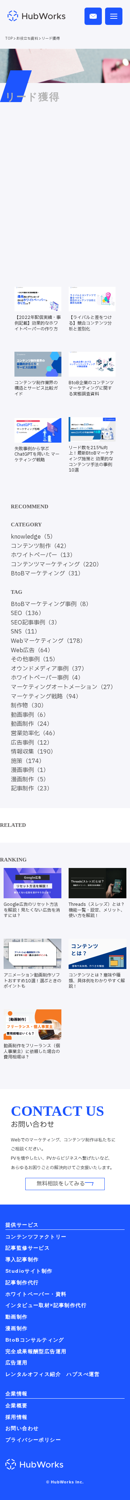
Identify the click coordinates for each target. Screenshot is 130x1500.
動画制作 (16, 1317)
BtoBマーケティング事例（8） (51, 604)
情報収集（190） (33, 751)
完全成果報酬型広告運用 (35, 1351)
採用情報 (16, 1417)
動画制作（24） (32, 724)
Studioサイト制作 (28, 1271)
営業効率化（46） (34, 733)
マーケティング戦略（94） (46, 696)
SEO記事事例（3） (35, 622)
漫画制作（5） (30, 779)
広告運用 (16, 1362)
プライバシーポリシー (33, 1440)
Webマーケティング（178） (48, 641)
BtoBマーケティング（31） (47, 573)
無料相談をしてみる (60, 1184)
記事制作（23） (32, 788)
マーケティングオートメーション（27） (63, 687)
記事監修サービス (27, 1248)
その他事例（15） (34, 659)
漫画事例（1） (30, 770)
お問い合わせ (22, 1428)
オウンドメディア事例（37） (49, 669)
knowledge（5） (33, 536)
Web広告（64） (32, 650)
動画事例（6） (30, 715)
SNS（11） (25, 631)
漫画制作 (16, 1328)
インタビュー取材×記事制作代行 (46, 1305)
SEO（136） (27, 613)
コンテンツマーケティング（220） (56, 564)
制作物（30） (29, 705)
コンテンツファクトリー (35, 1237)
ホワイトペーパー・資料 (35, 1294)
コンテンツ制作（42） (40, 546)
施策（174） (28, 761)
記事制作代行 (22, 1282)
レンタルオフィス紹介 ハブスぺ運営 (52, 1374)
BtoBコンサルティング (34, 1340)
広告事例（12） (32, 742)
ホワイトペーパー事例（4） (47, 678)
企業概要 (16, 1405)
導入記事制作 (22, 1259)
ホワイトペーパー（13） (43, 555)
